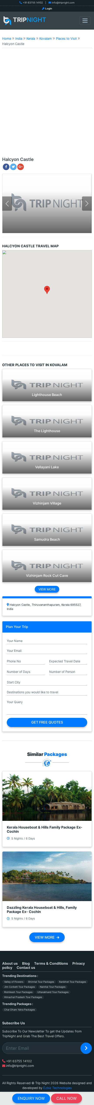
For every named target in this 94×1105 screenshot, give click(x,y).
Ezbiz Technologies (57, 1088)
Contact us (26, 967)
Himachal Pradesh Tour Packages (23, 997)
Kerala (30, 38)
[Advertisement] (47, 104)
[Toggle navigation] (85, 20)
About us (10, 963)
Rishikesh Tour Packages (18, 992)
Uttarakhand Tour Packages (53, 992)
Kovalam (45, 38)
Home (6, 38)
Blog (26, 963)
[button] (47, 290)
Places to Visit (66, 38)
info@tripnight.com (63, 2)
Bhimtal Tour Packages (41, 981)
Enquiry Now (31, 1098)
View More (47, 589)
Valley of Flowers (13, 981)
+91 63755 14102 (33, 2)
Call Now (66, 1098)
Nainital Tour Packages (53, 986)
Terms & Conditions (51, 963)
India (18, 38)
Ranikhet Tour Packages (72, 981)
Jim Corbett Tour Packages (19, 986)
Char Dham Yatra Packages (19, 1009)
